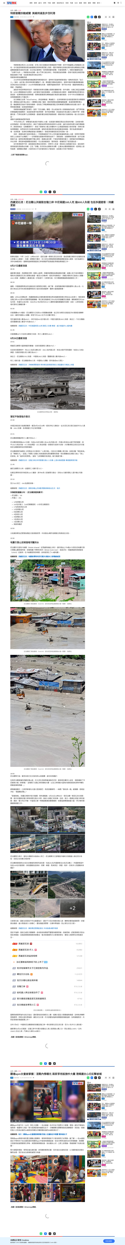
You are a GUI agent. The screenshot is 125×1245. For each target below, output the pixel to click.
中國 (15, 199)
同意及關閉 (108, 1241)
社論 (19, 10)
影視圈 (103, 76)
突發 (103, 38)
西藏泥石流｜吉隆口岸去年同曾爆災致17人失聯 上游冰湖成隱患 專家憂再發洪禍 (48, 460)
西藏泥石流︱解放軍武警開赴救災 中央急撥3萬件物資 (38, 928)
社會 (103, 66)
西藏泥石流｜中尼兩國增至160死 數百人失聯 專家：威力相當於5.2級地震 (45, 326)
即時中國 (104, 28)
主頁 (11, 10)
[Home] (11, 3)
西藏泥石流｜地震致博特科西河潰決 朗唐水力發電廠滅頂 (39, 556)
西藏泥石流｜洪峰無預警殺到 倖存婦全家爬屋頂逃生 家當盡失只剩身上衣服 (46, 365)
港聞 (15, 10)
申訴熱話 (104, 114)
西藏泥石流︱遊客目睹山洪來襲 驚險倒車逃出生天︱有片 (39, 488)
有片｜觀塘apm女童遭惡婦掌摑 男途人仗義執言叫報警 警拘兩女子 (42, 1134)
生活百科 (104, 85)
